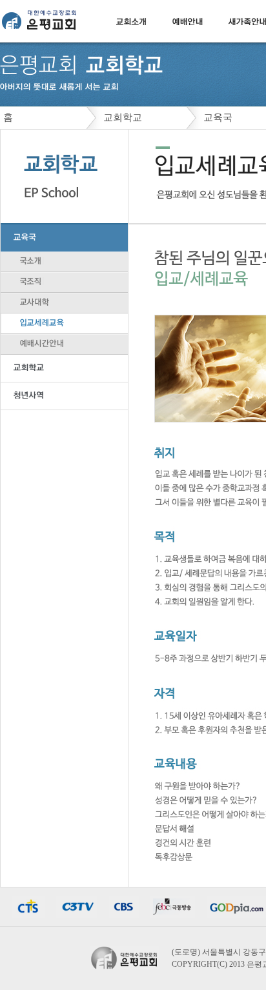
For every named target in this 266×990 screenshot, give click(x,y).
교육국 (217, 117)
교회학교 (122, 117)
